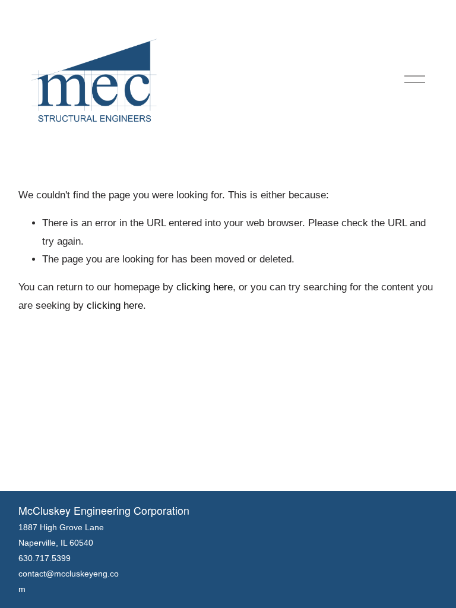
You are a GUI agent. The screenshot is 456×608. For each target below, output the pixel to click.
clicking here (204, 287)
